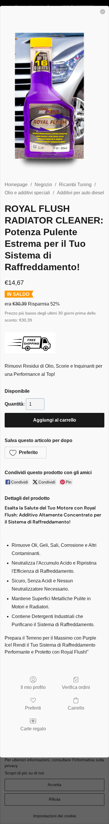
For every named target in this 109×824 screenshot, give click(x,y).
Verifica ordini (76, 687)
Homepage (16, 184)
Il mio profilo (33, 687)
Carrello (76, 708)
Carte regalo (33, 728)
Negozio (43, 184)
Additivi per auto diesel (80, 192)
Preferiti (33, 708)
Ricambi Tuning (75, 184)
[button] (26, 452)
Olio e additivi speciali (27, 192)
